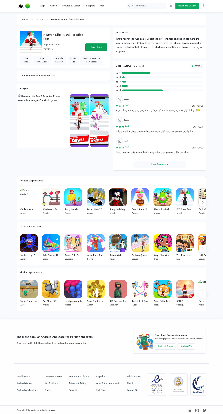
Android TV (186, 346)
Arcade (39, 20)
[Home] (24, 6)
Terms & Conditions (79, 377)
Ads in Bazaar (134, 377)
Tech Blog (101, 390)
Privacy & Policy (77, 383)
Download (96, 47)
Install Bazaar (23, 377)
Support (90, 6)
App (42, 6)
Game (53, 6)
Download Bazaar (187, 6)
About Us (131, 383)
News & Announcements (108, 383)
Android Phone (165, 346)
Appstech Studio (51, 45)
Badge (48, 390)
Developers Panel (53, 377)
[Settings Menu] (203, 6)
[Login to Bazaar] (171, 6)
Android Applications (27, 390)
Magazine (100, 377)
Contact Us (132, 390)
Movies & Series (71, 6)
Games (25, 20)
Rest (102, 6)
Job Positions (51, 383)
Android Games (24, 383)
